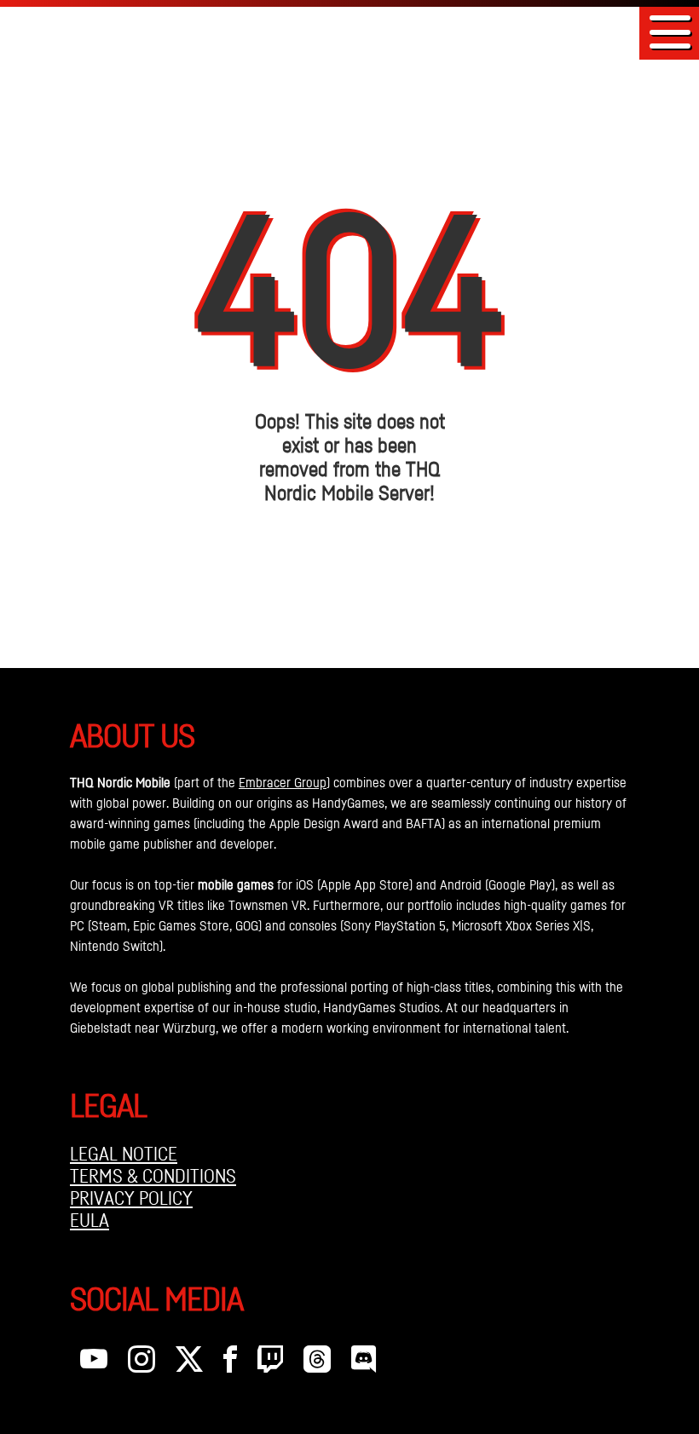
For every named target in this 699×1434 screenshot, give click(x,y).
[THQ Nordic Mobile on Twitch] (270, 1363)
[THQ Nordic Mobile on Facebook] (230, 1363)
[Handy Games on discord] (363, 1363)
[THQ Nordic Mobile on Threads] (317, 1363)
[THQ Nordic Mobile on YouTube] (94, 1363)
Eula (89, 1220)
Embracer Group (282, 782)
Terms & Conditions (153, 1176)
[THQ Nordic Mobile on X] (189, 1363)
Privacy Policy (131, 1198)
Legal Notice (123, 1154)
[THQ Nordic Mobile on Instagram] (141, 1363)
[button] (670, 32)
